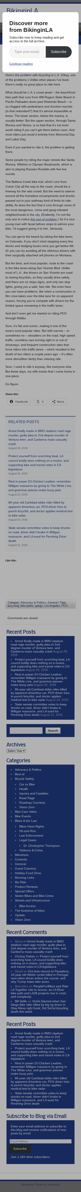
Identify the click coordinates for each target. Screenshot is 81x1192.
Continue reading (21, 63)
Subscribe (59, 52)
